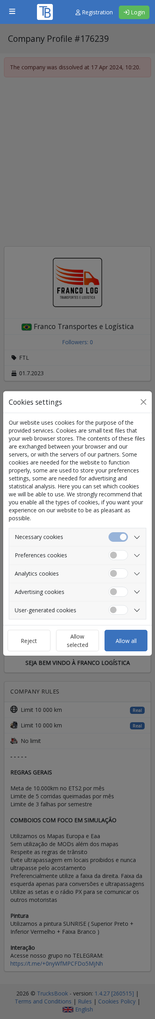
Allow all (126, 641)
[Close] (143, 402)
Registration (96, 12)
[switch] (118, 555)
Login (137, 12)
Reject (29, 641)
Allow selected (77, 641)
